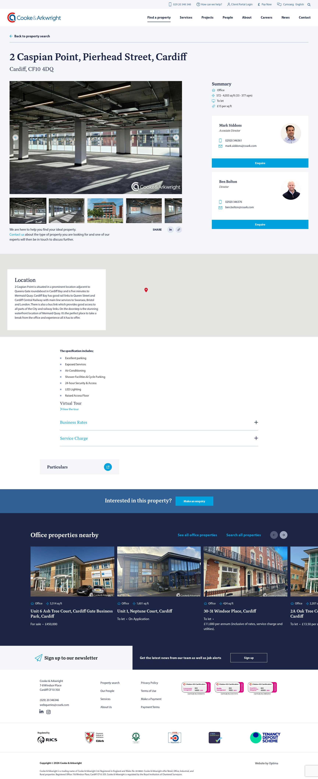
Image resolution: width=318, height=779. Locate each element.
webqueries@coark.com (54, 705)
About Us (106, 707)
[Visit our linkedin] (41, 711)
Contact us (17, 234)
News (286, 17)
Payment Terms (150, 707)
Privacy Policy (149, 683)
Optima (273, 763)
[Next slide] (176, 137)
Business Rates (73, 422)
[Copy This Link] (179, 229)
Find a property (159, 17)
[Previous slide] (274, 535)
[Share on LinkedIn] (170, 229)
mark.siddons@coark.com (241, 146)
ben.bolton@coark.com (239, 207)
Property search (110, 683)
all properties (243, 535)
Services (105, 699)
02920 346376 (233, 202)
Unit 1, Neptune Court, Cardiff (144, 611)
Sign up (249, 658)
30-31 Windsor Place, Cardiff (230, 611)
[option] (300, 4)
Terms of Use (148, 691)
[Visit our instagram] (48, 711)
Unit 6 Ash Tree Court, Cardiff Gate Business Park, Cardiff (72, 613)
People (228, 17)
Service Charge (74, 438)
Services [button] (186, 17)
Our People (107, 691)
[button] (28, 211)
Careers (266, 17)
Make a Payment (151, 699)
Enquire (260, 163)
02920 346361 (233, 140)
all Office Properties (197, 535)
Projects (207, 17)
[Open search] (309, 4)
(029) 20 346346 (49, 700)
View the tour (70, 409)
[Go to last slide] (15, 137)
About (247, 17)
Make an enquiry (194, 501)
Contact (305, 17)
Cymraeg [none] (288, 4)
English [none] (300, 4)
